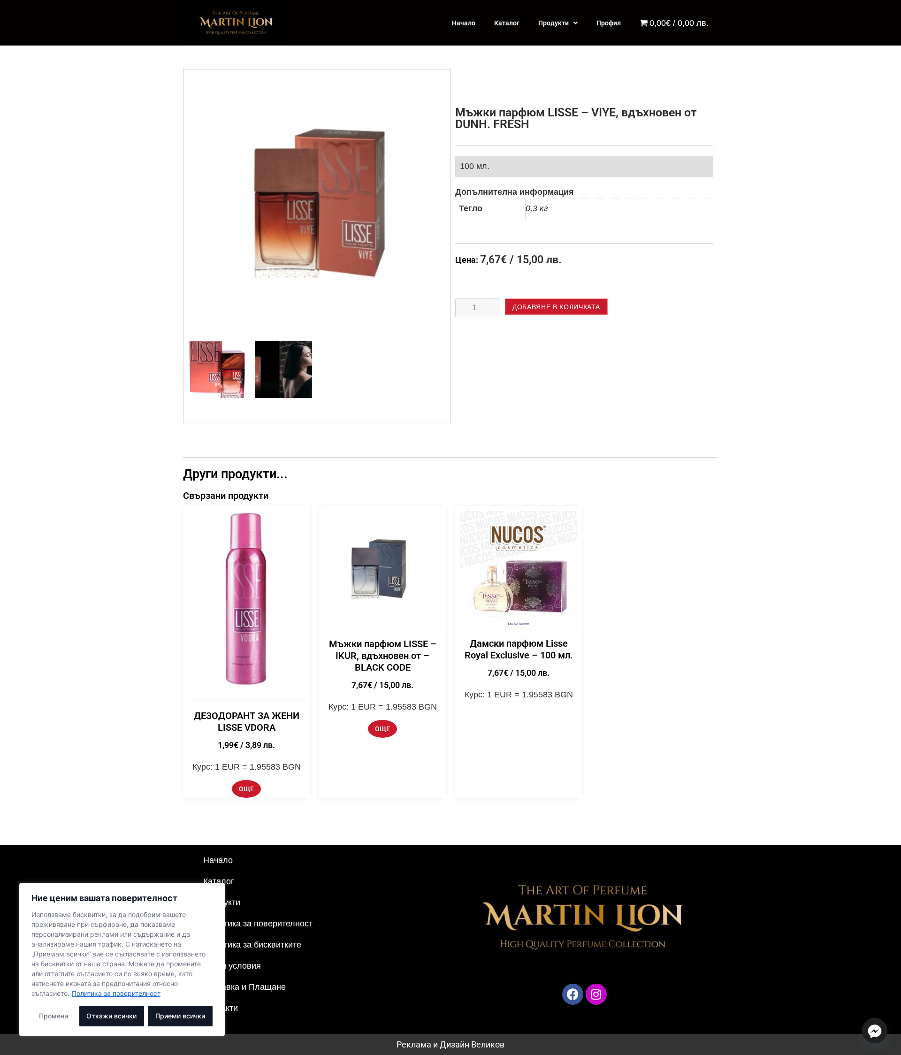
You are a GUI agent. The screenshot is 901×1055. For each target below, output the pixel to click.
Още (246, 789)
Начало (463, 23)
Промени (53, 1016)
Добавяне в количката (556, 307)
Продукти (553, 23)
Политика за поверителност (116, 993)
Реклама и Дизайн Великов (450, 1044)
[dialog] (122, 959)
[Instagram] (596, 994)
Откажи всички (111, 1016)
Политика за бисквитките (252, 944)
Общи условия (232, 966)
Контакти (220, 1008)
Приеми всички (180, 1016)
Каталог (506, 23)
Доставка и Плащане (244, 987)
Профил (608, 23)
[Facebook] (572, 994)
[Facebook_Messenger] (874, 1030)
